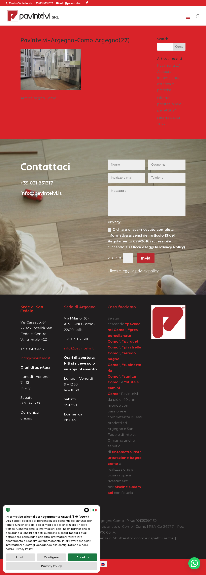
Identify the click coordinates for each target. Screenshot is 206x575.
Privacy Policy (51, 566)
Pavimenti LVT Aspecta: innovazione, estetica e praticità (169, 77)
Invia (145, 258)
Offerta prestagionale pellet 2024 (169, 104)
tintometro (122, 452)
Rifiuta (21, 557)
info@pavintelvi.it (35, 358)
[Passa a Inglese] (103, 564)
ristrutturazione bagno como (125, 458)
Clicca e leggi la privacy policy (133, 271)
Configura (51, 557)
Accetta (82, 557)
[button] (194, 563)
